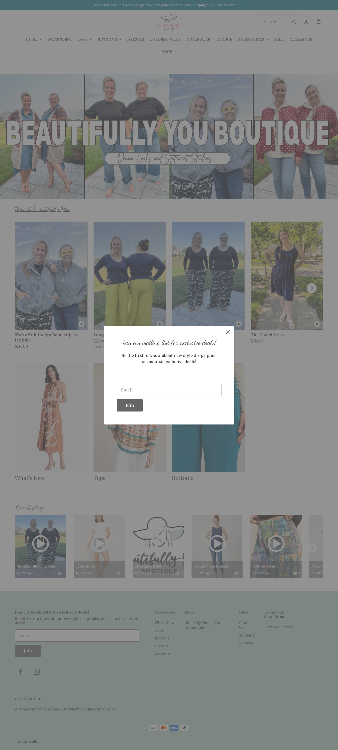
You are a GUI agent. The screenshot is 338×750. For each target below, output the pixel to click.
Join (130, 405)
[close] (227, 332)
